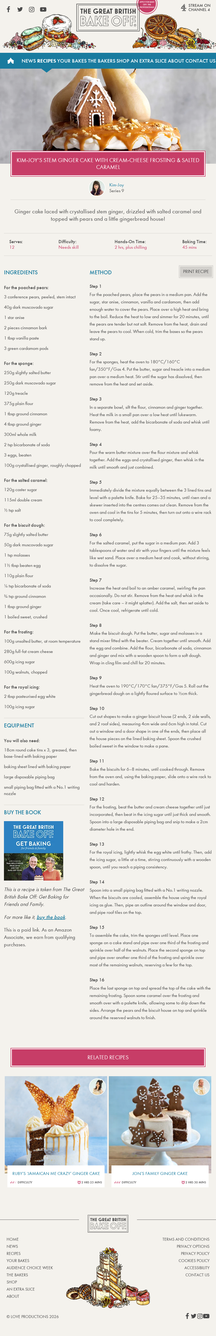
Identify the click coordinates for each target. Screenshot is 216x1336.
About (176, 61)
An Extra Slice (149, 61)
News (29, 61)
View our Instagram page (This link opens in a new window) (31, 9)
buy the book (51, 917)
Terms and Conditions (186, 1239)
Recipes (46, 61)
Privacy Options (193, 1246)
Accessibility (196, 1267)
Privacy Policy (195, 1253)
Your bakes (18, 1260)
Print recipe (196, 271)
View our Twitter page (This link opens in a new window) (20, 9)
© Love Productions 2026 (33, 1316)
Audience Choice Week (30, 1267)
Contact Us (197, 1274)
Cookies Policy (194, 1260)
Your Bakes (72, 61)
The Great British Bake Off (108, 17)
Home (10, 61)
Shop (122, 61)
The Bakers (101, 61)
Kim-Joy (116, 185)
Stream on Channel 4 (185, 10)
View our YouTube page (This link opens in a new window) (43, 9)
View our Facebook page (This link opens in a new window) (8, 9)
